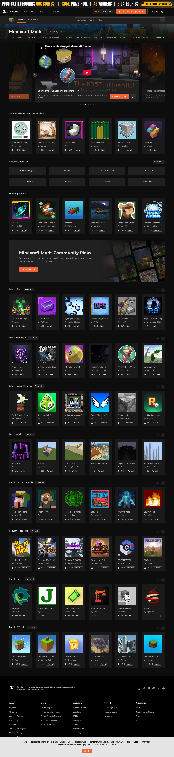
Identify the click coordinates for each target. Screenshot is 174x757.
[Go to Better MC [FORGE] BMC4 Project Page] (73, 553)
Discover (21, 20)
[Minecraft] (11, 19)
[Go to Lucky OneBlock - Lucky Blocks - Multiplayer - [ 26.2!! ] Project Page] (73, 650)
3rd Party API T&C (48, 724)
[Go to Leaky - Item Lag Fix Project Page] (20, 312)
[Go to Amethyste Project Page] (20, 360)
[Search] (162, 19)
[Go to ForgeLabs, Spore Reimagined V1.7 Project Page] (100, 360)
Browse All (33, 20)
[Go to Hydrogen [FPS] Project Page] (73, 312)
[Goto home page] (11, 11)
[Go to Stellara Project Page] (20, 216)
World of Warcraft (16, 716)
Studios (52, 11)
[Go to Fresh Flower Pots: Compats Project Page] (20, 408)
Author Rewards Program (51, 716)
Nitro (138, 720)
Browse (26, 11)
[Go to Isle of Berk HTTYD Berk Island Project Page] (100, 650)
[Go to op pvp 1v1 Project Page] (20, 457)
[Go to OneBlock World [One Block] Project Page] (153, 650)
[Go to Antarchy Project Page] (73, 216)
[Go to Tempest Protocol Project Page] (153, 216)
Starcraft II (13, 724)
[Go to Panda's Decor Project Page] (126, 136)
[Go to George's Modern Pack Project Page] (126, 408)
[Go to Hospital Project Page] (47, 457)
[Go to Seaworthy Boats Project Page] (100, 216)
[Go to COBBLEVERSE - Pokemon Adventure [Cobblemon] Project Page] (126, 553)
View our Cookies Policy (105, 745)
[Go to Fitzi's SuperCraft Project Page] (73, 360)
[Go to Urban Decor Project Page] (73, 136)
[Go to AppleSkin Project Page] (153, 602)
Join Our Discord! (79, 708)
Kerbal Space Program (17, 729)
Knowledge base (110, 708)
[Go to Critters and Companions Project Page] (126, 216)
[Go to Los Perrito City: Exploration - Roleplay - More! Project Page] (126, 650)
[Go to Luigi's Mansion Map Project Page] (126, 457)
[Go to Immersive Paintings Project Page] (47, 136)
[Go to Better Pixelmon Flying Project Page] (100, 408)
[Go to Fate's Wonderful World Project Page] (153, 457)
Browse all (158, 162)
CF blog (76, 716)
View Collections (28, 269)
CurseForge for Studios (145, 712)
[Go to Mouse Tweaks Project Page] (126, 602)
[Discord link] (153, 688)
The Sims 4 (13, 720)
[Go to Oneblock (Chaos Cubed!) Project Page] (20, 650)
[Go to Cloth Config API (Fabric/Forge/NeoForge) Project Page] (73, 602)
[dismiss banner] (169, 3)
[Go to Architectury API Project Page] (100, 602)
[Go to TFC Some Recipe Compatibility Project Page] (126, 312)
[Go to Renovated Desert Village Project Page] (100, 457)
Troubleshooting (110, 712)
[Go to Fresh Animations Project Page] (20, 505)
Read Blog (126, 97)
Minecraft (13, 712)
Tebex (138, 716)
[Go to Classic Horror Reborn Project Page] (47, 360)
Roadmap (76, 724)
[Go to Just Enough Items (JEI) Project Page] (47, 602)
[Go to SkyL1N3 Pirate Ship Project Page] (153, 312)
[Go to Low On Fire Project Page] (153, 505)
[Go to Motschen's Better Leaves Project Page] (73, 505)
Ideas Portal (77, 712)
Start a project (46, 708)
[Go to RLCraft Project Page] (153, 553)
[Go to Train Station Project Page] (73, 457)
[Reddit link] (163, 688)
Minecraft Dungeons (17, 733)
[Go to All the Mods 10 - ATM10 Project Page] (20, 553)
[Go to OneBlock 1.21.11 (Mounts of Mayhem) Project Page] (47, 650)
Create (39, 11)
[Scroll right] (163, 290)
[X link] (158, 688)
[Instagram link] (139, 688)
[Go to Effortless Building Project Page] (20, 136)
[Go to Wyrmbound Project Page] (153, 360)
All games (12, 708)
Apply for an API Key (49, 720)
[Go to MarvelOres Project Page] (47, 312)
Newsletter (77, 720)
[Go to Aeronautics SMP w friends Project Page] (126, 360)
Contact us (108, 716)
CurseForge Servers (80, 733)
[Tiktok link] (144, 688)
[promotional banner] (87, 4)
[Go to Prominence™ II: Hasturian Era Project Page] (100, 553)
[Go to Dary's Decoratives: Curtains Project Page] (100, 136)
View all (28, 289)
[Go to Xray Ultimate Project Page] (126, 505)
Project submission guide (50, 712)
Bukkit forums (78, 729)
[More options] (168, 11)
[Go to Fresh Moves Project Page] (47, 505)
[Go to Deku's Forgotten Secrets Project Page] (100, 312)
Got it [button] (87, 751)
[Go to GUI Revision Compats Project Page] (153, 408)
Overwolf (139, 708)
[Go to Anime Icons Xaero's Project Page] (73, 408)
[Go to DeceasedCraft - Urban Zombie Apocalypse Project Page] (47, 553)
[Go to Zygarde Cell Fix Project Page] (47, 408)
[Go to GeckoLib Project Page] (20, 602)
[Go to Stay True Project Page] (100, 505)
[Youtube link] (148, 688)
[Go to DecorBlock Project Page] (153, 136)
